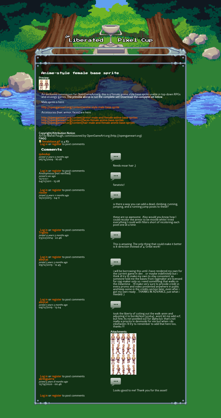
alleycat (43, 260)
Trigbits (43, 233)
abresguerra (46, 379)
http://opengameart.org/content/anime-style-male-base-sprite (80, 107)
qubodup (44, 154)
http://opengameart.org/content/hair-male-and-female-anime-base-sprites (88, 123)
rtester (43, 193)
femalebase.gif (51, 142)
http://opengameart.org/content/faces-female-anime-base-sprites (82, 120)
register (56, 144)
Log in (44, 144)
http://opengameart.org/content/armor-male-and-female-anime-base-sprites (89, 118)
